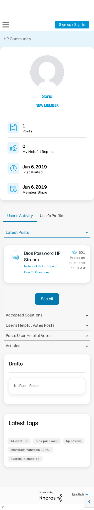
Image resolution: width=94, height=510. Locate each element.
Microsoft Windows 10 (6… (30, 450)
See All (47, 298)
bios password (47, 441)
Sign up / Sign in (72, 24)
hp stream (73, 441)
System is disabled (25, 459)
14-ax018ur (19, 441)
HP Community (17, 38)
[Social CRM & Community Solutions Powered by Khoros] (51, 497)
